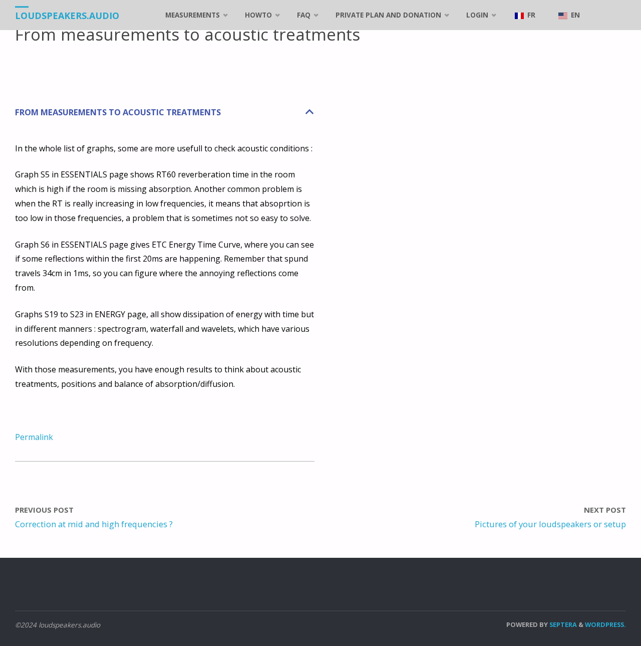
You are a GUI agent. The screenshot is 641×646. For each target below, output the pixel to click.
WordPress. (605, 624)
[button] (164, 112)
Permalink (34, 437)
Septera (562, 624)
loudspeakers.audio (67, 16)
